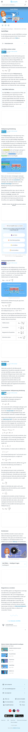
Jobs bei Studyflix (21, 699)
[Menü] (26, 2)
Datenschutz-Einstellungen (22, 720)
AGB (8, 720)
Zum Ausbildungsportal (10, 688)
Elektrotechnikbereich (20, 606)
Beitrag (15, 541)
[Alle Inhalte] (2, 2)
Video (16, 38)
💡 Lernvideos (14, 245)
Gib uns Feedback (14, 722)
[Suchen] (25, 5)
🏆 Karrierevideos (14, 250)
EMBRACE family (16, 728)
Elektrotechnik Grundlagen (7, 29)
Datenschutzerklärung (19, 256)
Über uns (7, 699)
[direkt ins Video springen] (14, 164)
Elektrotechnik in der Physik (20, 29)
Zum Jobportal (8, 693)
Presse (23, 704)
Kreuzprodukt (10, 410)
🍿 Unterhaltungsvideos (14, 240)
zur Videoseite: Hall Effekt (15, 621)
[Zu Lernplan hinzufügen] (2, 25)
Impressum (3, 720)
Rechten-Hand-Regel (6, 183)
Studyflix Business (9, 704)
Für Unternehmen (9, 701)
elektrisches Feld (7, 419)
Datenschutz (13, 720)
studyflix (15, 2)
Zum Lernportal (8, 684)
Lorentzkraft (16, 180)
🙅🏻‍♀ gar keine (14, 235)
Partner (23, 701)
